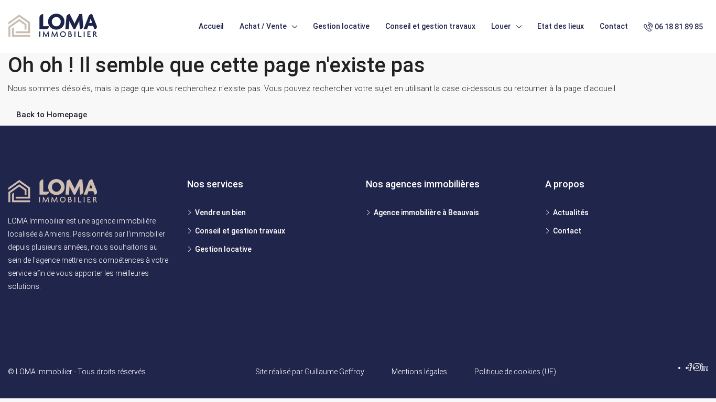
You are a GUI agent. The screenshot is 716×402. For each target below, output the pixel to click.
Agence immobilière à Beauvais (426, 212)
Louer (501, 26)
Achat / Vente (263, 26)
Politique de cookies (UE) (515, 371)
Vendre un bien (220, 212)
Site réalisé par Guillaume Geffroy (309, 371)
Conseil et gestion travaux (430, 26)
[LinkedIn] (704, 367)
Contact (614, 26)
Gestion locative (341, 26)
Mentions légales (419, 371)
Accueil (211, 26)
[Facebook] (689, 367)
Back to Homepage (51, 114)
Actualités (571, 212)
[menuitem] (676, 26)
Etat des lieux (560, 26)
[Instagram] (697, 367)
